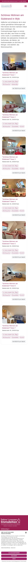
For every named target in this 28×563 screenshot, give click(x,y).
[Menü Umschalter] (25, 6)
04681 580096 (23, 1)
